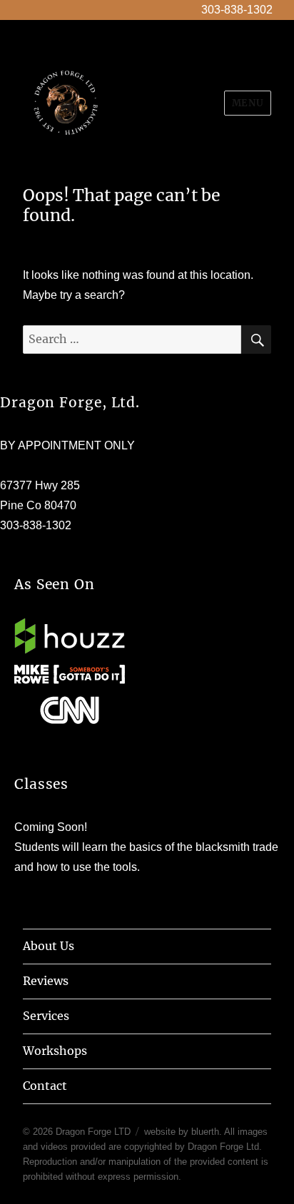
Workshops (55, 1051)
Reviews (46, 981)
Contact (45, 1085)
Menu (247, 103)
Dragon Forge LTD (93, 1131)
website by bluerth (181, 1131)
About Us (48, 946)
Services (46, 1016)
